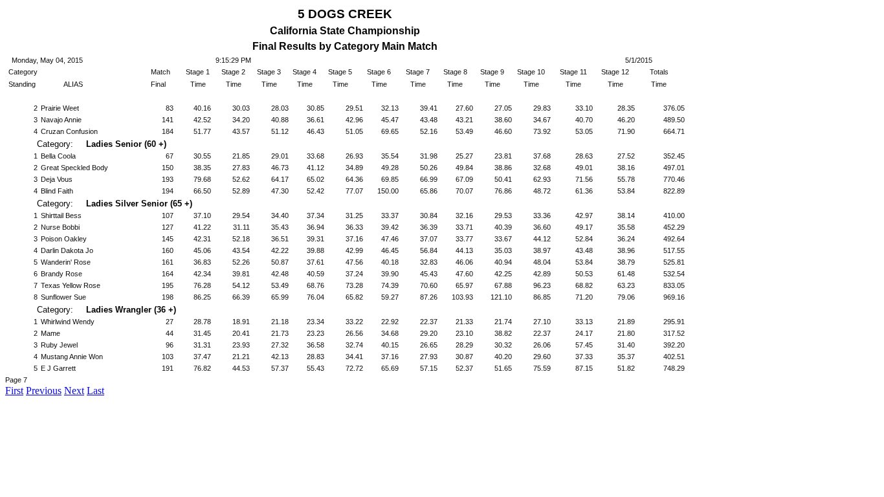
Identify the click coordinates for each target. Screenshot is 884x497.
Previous (43, 390)
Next (74, 390)
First (14, 390)
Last (95, 390)
